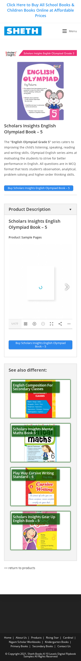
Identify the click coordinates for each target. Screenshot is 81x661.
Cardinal (68, 637)
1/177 (14, 324)
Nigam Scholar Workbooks (25, 642)
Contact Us (64, 646)
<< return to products (19, 568)
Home (7, 637)
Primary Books (19, 646)
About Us (21, 637)
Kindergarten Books (57, 642)
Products (36, 637)
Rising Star (52, 637)
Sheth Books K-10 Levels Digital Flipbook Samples (50, 655)
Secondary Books (42, 646)
